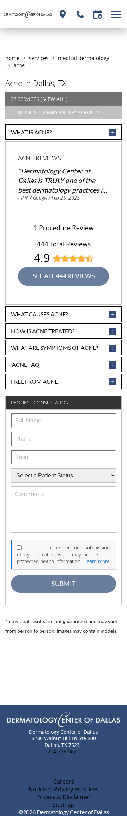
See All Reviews (63, 276)
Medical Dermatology (83, 57)
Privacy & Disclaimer (63, 797)
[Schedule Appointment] (97, 14)
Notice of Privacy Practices (64, 789)
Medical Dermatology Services (59, 112)
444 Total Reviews (64, 244)
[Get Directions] (62, 14)
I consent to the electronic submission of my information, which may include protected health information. (63, 554)
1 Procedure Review (64, 228)
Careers (63, 781)
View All (54, 99)
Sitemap (63, 805)
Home (12, 57)
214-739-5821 (63, 751)
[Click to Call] (80, 14)
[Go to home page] (28, 14)
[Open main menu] (117, 14)
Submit (64, 583)
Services (38, 57)
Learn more (97, 561)
